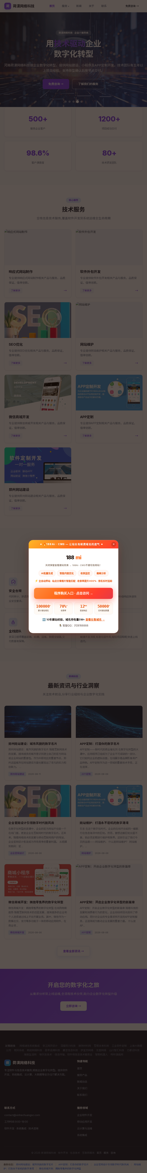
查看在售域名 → (95, 619)
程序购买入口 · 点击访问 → (73, 593)
